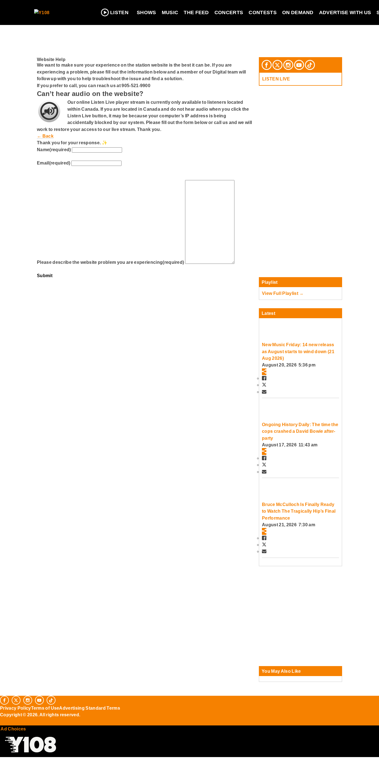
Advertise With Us (345, 12)
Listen (119, 12)
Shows (146, 12)
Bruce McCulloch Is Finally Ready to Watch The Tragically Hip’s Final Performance (298, 511)
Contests (263, 12)
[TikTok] (310, 65)
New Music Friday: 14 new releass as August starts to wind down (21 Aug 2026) (298, 351)
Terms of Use (45, 707)
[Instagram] (288, 65)
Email (53, 162)
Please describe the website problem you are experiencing (110, 262)
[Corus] (3, 721)
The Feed (196, 12)
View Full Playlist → (283, 293)
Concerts (228, 12)
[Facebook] (267, 65)
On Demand (298, 12)
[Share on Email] (264, 391)
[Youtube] (299, 65)
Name (54, 149)
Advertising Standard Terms (89, 707)
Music (170, 12)
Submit (44, 275)
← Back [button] (45, 135)
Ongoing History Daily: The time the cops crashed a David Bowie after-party (300, 431)
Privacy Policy (15, 707)
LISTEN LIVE (276, 78)
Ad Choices (13, 728)
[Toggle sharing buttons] (264, 371)
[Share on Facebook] (264, 378)
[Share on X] (264, 385)
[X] (277, 65)
